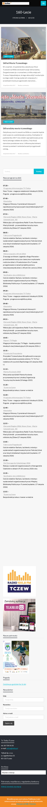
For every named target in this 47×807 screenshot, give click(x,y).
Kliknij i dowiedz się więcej (11, 786)
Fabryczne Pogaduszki (12, 235)
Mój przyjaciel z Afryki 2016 (14, 254)
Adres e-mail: (8, 713)
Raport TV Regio (10, 340)
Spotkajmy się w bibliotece (14, 275)
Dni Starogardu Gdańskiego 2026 (16, 463)
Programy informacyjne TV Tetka (17, 188)
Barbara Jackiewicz (23, 85)
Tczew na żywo (9, 387)
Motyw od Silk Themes (26, 804)
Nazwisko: (7, 705)
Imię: (4, 696)
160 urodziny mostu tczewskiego (17, 128)
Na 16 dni (22, 684)
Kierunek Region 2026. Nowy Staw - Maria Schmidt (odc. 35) (20, 218)
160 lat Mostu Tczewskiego (15, 63)
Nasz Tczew (9, 56)
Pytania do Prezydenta (12, 353)
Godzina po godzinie (10, 684)
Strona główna (19, 18)
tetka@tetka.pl (12, 748)
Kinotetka (7, 201)
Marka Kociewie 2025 (12, 372)
